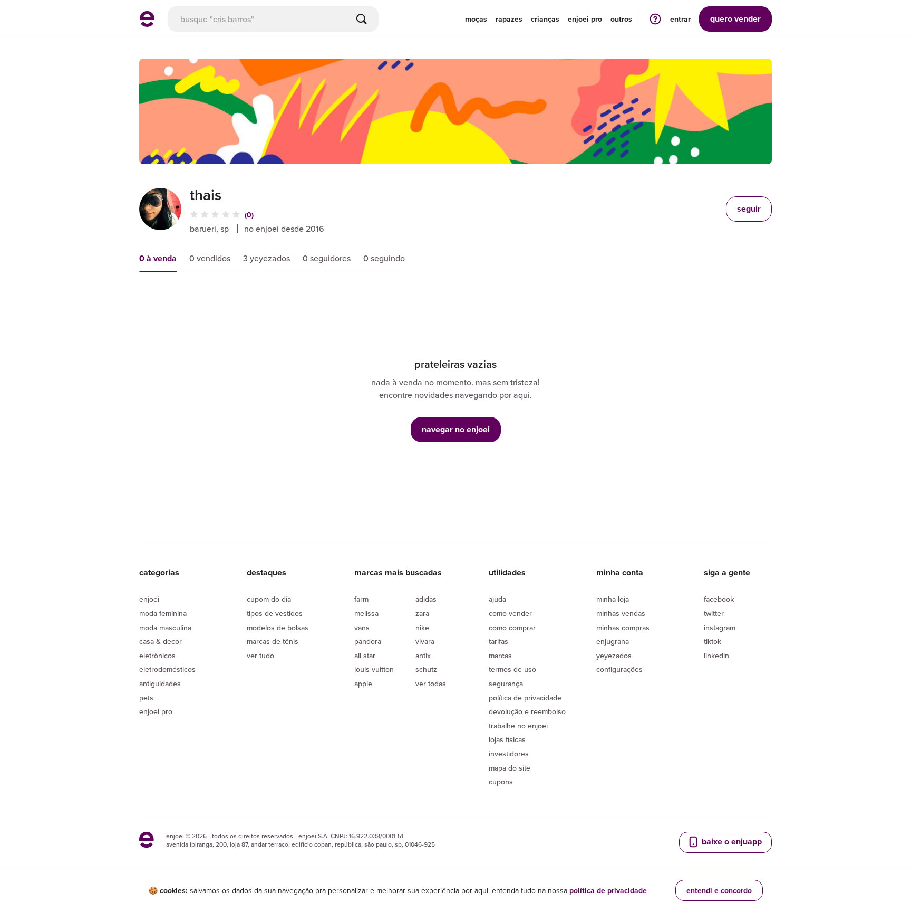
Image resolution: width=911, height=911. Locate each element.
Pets (146, 697)
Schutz (426, 669)
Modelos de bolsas (277, 627)
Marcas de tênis (272, 641)
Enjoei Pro (155, 711)
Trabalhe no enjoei (518, 725)
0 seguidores (327, 258)
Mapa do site (509, 768)
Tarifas (498, 641)
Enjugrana (612, 641)
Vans (362, 627)
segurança (506, 683)
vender (735, 19)
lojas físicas (507, 739)
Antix (423, 655)
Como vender (510, 613)
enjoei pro (585, 19)
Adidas (426, 599)
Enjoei (149, 599)
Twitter (714, 613)
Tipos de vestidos (275, 613)
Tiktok (712, 641)
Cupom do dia (269, 599)
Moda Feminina (163, 613)
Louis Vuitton (374, 669)
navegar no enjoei (456, 429)
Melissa (366, 613)
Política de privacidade (525, 697)
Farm (361, 599)
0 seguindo (384, 258)
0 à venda (158, 258)
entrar (680, 19)
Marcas (500, 655)
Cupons (501, 781)
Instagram (719, 627)
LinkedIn (716, 655)
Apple (363, 683)
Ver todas (430, 683)
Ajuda (497, 599)
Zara (422, 613)
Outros (621, 19)
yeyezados (614, 655)
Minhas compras (623, 627)
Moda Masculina (165, 627)
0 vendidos (209, 258)
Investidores (509, 753)
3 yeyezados (266, 258)
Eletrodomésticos (167, 669)
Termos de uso (512, 669)
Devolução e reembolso (527, 711)
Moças (476, 19)
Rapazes (509, 19)
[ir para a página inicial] (147, 24)
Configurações (619, 669)
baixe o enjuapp (731, 842)
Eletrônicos (157, 655)
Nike (422, 627)
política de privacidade (608, 890)
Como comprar (512, 627)
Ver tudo (260, 655)
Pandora (367, 641)
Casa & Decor (160, 641)
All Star (364, 655)
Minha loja (612, 599)
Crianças (545, 19)
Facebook (719, 599)
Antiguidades (160, 683)
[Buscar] (361, 19)
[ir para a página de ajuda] (655, 18)
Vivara (424, 641)
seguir (749, 209)
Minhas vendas (620, 613)
